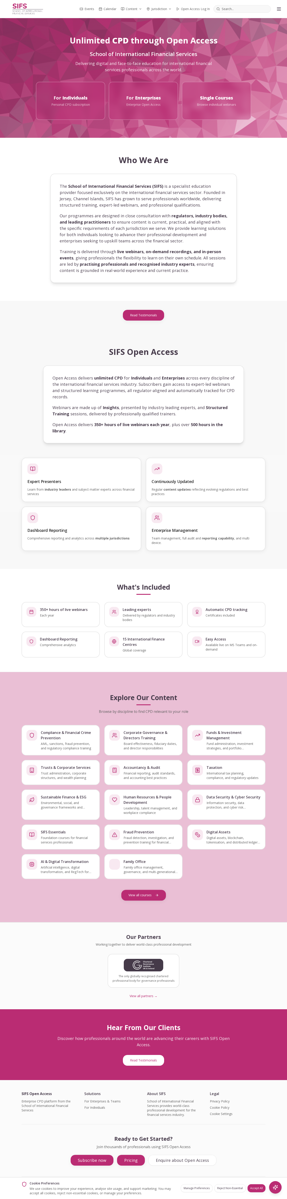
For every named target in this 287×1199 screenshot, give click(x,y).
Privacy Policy (220, 1101)
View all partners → (143, 996)
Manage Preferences (197, 1188)
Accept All (256, 1188)
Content (131, 9)
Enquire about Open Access (182, 1160)
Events (89, 9)
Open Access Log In (195, 9)
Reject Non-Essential (230, 1188)
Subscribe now (92, 1160)
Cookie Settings (221, 1114)
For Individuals (94, 1107)
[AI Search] (275, 1187)
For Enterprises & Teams (102, 1101)
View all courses (140, 895)
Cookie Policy (219, 1107)
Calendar (110, 9)
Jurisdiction (159, 9)
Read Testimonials (143, 315)
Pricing (131, 1160)
